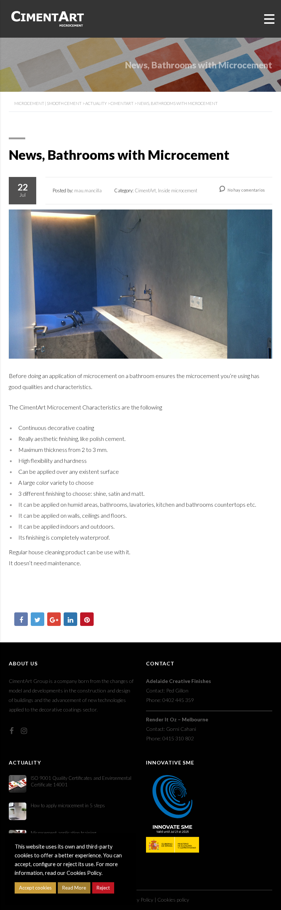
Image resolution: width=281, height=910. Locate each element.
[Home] (47, 18)
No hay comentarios (246, 190)
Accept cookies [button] (35, 888)
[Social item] (12, 730)
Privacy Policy (138, 899)
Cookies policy (173, 899)
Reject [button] (103, 888)
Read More (74, 888)
